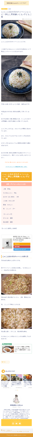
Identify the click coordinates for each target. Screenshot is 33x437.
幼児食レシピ (4, 8)
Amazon (17, 244)
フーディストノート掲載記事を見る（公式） (16, 166)
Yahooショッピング (20, 249)
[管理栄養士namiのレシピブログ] (16, 4)
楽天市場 (17, 246)
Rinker (20, 241)
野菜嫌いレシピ (6, 362)
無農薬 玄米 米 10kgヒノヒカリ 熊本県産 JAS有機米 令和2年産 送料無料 (22, 238)
